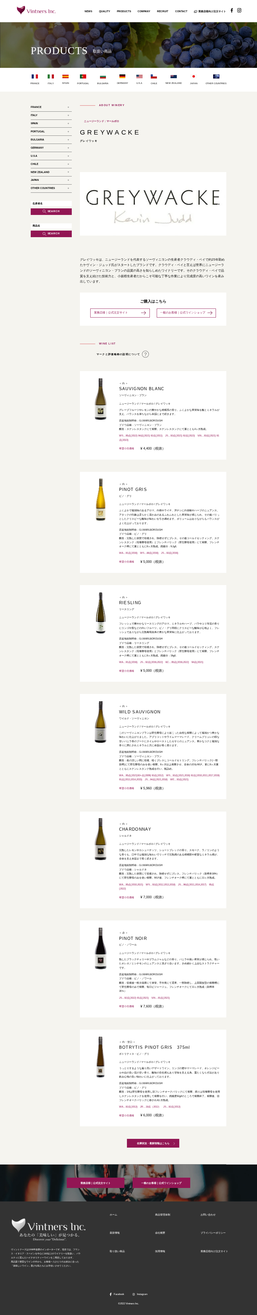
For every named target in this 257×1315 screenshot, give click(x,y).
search (54, 211)
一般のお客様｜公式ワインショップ (182, 312)
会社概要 (160, 1232)
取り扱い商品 (117, 1251)
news (88, 11)
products (124, 11)
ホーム (113, 1214)
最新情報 (115, 1232)
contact (181, 11)
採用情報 (160, 1251)
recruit (162, 11)
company (144, 11)
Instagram (142, 1294)
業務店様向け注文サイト (212, 11)
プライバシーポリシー (213, 1232)
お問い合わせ (208, 1214)
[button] (90, 204)
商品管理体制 (162, 1214)
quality (104, 11)
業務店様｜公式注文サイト (116, 312)
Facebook (119, 1294)
